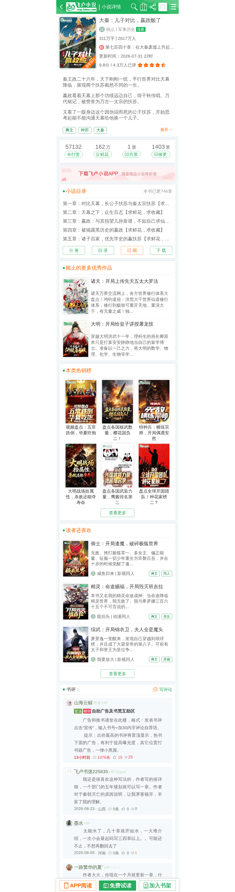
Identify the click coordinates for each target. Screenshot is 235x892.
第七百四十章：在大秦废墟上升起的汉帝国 (140, 47)
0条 (116, 809)
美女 (166, 616)
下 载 (161, 250)
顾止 (110, 29)
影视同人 (126, 573)
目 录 (103, 250)
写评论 (165, 689)
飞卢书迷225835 (91, 771)
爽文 (69, 130)
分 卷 (74, 250)
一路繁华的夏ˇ (88, 867)
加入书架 (160, 885)
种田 (85, 130)
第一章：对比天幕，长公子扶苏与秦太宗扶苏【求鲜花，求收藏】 (117, 203)
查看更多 (117, 512)
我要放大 (105, 659)
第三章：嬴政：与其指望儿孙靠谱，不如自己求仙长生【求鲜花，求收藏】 (117, 221)
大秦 (100, 130)
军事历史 (126, 29)
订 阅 (132, 250)
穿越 (166, 659)
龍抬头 (103, 616)
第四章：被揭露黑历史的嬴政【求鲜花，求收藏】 (114, 230)
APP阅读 (81, 885)
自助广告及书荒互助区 (104, 711)
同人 (166, 573)
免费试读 (121, 885)
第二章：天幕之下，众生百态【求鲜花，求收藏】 (114, 212)
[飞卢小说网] (81, 7)
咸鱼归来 (105, 573)
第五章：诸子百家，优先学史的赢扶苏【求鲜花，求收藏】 (117, 238)
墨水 (78, 823)
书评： (73, 689)
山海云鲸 (83, 702)
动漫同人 (121, 616)
